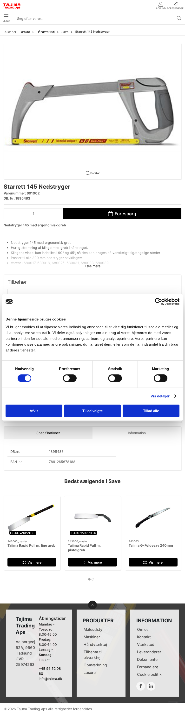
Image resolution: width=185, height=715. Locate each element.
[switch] (70, 378)
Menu (6, 21)
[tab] (89, 579)
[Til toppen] (92, 605)
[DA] (12, 6)
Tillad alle (151, 411)
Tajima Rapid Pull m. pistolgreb (84, 547)
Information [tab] (137, 433)
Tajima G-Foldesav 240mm (151, 545)
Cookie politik (149, 674)
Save (64, 32)
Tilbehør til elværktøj (93, 655)
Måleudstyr (94, 629)
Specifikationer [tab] (48, 433)
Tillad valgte (92, 411)
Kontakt (144, 637)
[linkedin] (151, 686)
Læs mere (92, 266)
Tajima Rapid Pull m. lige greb (31, 545)
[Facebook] (140, 686)
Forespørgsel (176, 8)
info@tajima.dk (50, 679)
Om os (142, 629)
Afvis (34, 411)
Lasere (90, 672)
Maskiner (92, 637)
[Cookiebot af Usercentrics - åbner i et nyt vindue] (158, 301)
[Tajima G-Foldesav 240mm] (153, 517)
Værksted (145, 644)
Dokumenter (148, 659)
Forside (25, 32)
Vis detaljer (160, 396)
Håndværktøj (46, 32)
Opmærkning (95, 665)
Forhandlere (147, 667)
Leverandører (149, 652)
